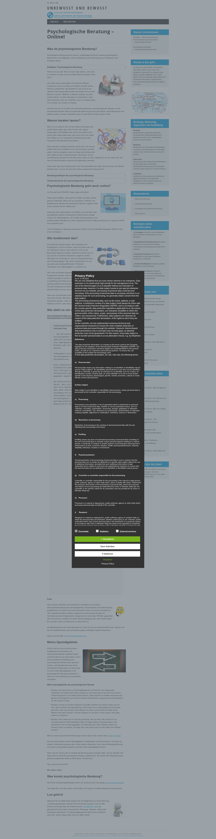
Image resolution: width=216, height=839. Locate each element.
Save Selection (107, 546)
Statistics (104, 531)
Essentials (83, 531)
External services (128, 531)
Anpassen (107, 560)
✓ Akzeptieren (107, 539)
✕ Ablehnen (107, 554)
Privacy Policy (108, 564)
